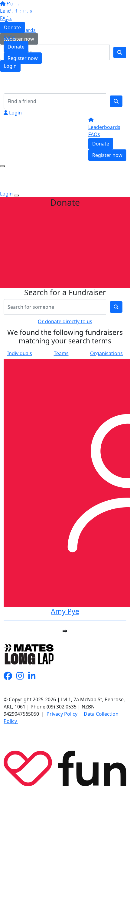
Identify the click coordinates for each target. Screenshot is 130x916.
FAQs (9, 37)
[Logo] (25, 10)
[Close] (16, 195)
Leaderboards (20, 30)
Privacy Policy (62, 714)
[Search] (116, 101)
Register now (23, 58)
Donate (16, 46)
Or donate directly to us (65, 321)
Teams (61, 353)
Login (15, 112)
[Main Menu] (2, 166)
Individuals (19, 353)
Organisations (106, 353)
